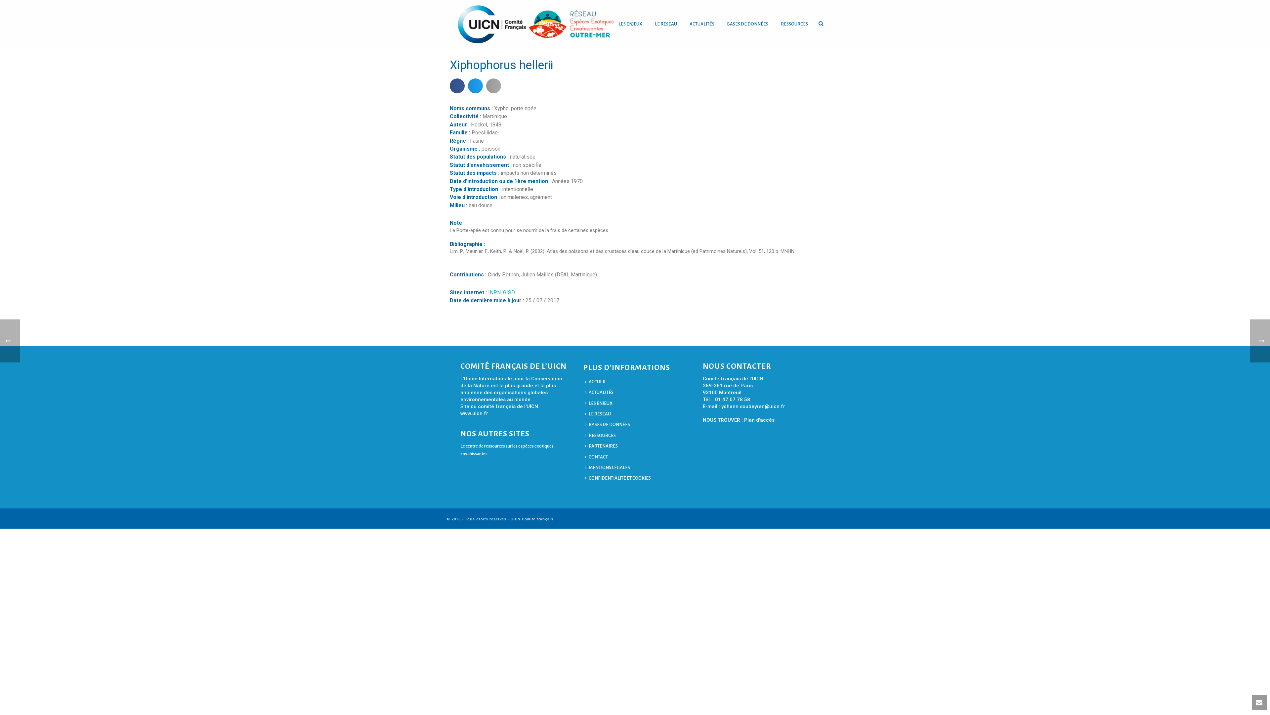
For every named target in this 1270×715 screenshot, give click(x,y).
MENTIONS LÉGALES (609, 467)
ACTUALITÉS (702, 24)
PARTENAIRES (603, 446)
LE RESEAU (666, 24)
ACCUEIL (597, 381)
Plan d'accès (759, 420)
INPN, (495, 292)
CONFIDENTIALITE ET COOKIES (620, 478)
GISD (509, 292)
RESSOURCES (794, 24)
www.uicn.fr (474, 413)
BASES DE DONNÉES (747, 24)
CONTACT (598, 456)
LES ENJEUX (630, 24)
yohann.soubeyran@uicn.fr (753, 406)
